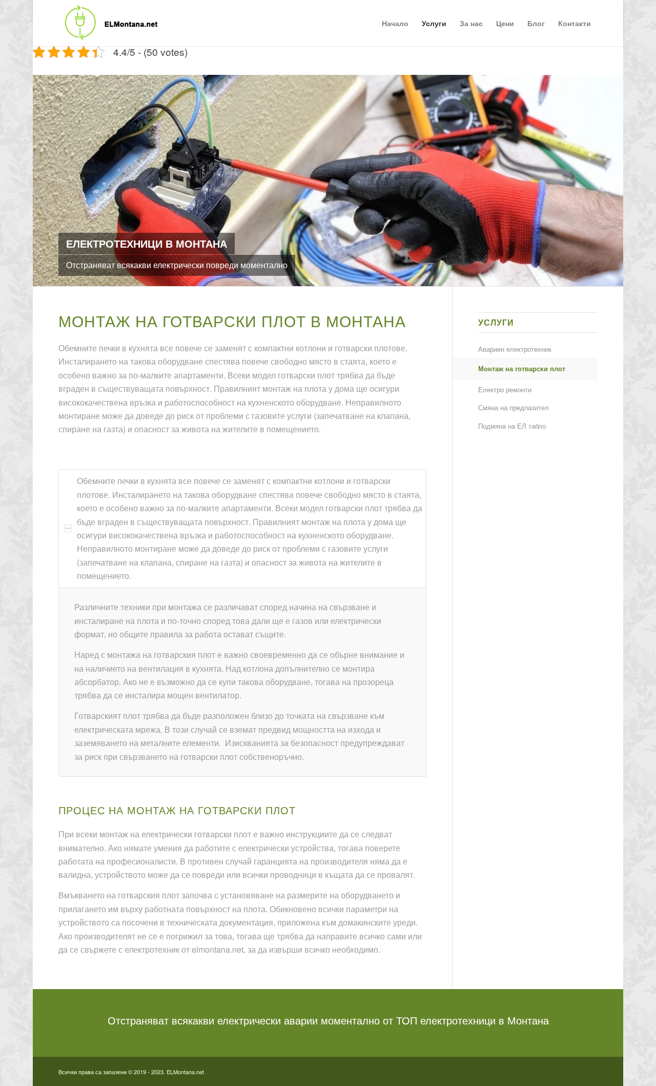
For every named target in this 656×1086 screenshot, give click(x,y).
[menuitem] (395, 23)
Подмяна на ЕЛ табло (512, 426)
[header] (108, 23)
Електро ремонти (504, 389)
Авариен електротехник (514, 349)
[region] (242, 682)
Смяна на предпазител (513, 407)
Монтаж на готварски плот (521, 368)
